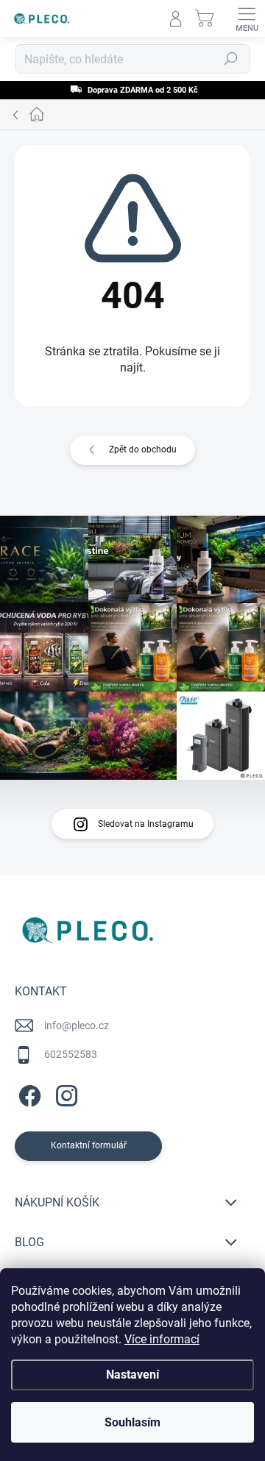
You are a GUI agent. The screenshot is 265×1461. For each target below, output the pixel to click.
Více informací (161, 1339)
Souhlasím (132, 1422)
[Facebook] (27, 1093)
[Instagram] (64, 1093)
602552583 (70, 1054)
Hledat (231, 59)
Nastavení (132, 1375)
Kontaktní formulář (89, 1145)
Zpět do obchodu (143, 449)
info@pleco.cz (76, 1025)
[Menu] (246, 18)
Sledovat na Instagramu (146, 824)
